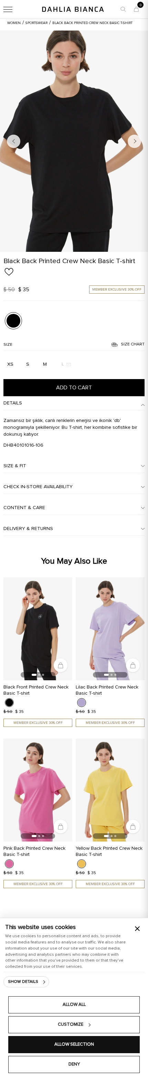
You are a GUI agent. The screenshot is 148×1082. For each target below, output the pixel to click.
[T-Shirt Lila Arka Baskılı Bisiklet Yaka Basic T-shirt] (110, 628)
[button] (123, 9)
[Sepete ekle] (60, 665)
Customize (70, 1024)
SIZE (7, 345)
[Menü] (7, 9)
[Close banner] (137, 928)
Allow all (74, 1004)
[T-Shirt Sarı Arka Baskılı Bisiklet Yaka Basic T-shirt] (110, 790)
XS (10, 364)
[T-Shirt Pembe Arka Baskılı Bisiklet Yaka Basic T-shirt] (37, 790)
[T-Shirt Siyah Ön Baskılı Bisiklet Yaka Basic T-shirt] (37, 628)
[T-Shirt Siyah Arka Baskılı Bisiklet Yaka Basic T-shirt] (74, 141)
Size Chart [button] (133, 344)
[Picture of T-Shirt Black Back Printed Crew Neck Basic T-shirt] (13, 320)
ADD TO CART (74, 387)
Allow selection (74, 1044)
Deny (74, 1064)
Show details (23, 982)
